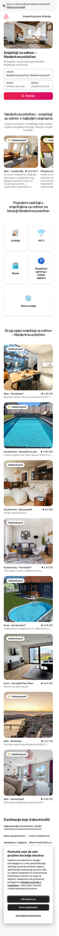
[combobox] (28, 75)
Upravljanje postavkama (28, 915)
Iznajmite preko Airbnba (37, 16)
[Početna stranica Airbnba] (6, 16)
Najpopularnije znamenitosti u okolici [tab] (23, 826)
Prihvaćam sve (28, 899)
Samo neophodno (28, 907)
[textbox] (16, 86)
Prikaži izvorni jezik (15, 7)
